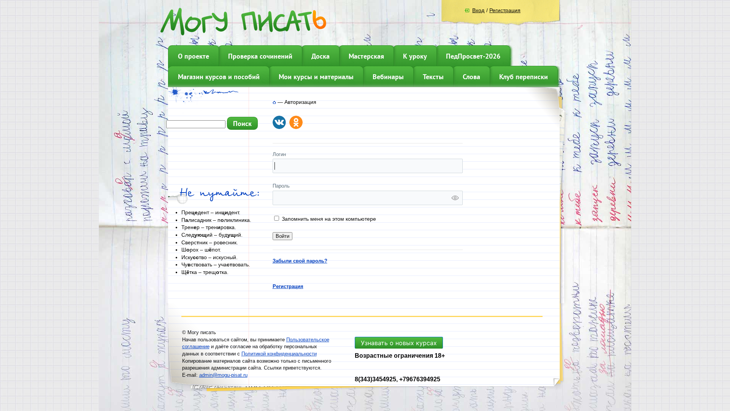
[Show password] (455, 197)
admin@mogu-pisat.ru (223, 375)
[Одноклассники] (296, 122)
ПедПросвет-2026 (473, 56)
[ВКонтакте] (279, 122)
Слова (471, 76)
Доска (320, 56)
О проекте (193, 56)
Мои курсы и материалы (316, 76)
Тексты (433, 76)
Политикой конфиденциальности (279, 354)
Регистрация (505, 10)
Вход (478, 10)
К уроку (415, 56)
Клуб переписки (523, 76)
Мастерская (366, 56)
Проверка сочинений (260, 56)
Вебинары (388, 76)
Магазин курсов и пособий (219, 76)
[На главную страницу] (274, 102)
